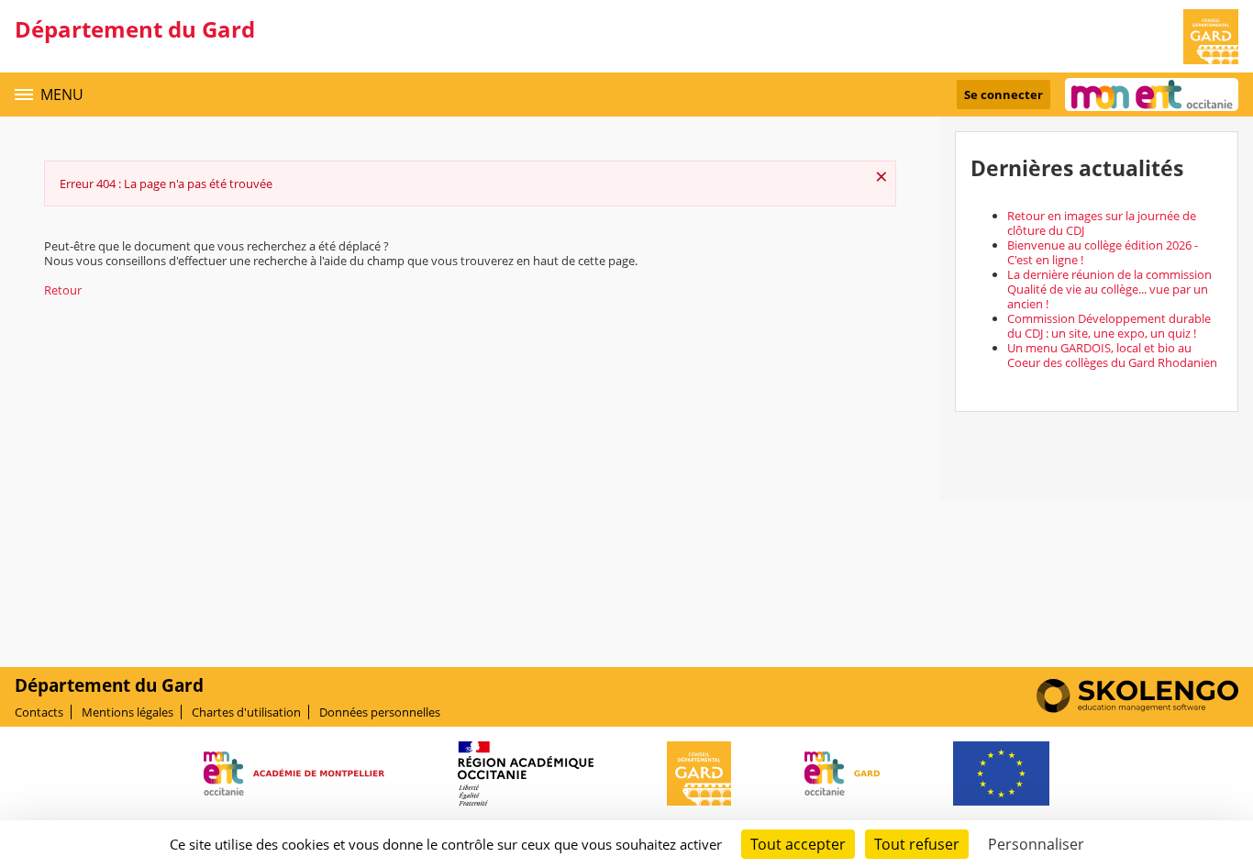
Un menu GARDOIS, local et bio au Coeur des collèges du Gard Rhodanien (1112, 355)
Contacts (39, 712)
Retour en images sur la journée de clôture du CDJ (1101, 223)
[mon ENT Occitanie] (1151, 94)
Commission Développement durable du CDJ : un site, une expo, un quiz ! (1109, 325)
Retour (63, 290)
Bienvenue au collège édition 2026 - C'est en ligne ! (1102, 252)
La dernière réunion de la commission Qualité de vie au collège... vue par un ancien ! (1109, 289)
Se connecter (1003, 94)
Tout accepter (798, 844)
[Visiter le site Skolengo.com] (1137, 708)
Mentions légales (127, 712)
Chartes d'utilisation (246, 712)
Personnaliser (1036, 844)
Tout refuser (916, 844)
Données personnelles (379, 712)
